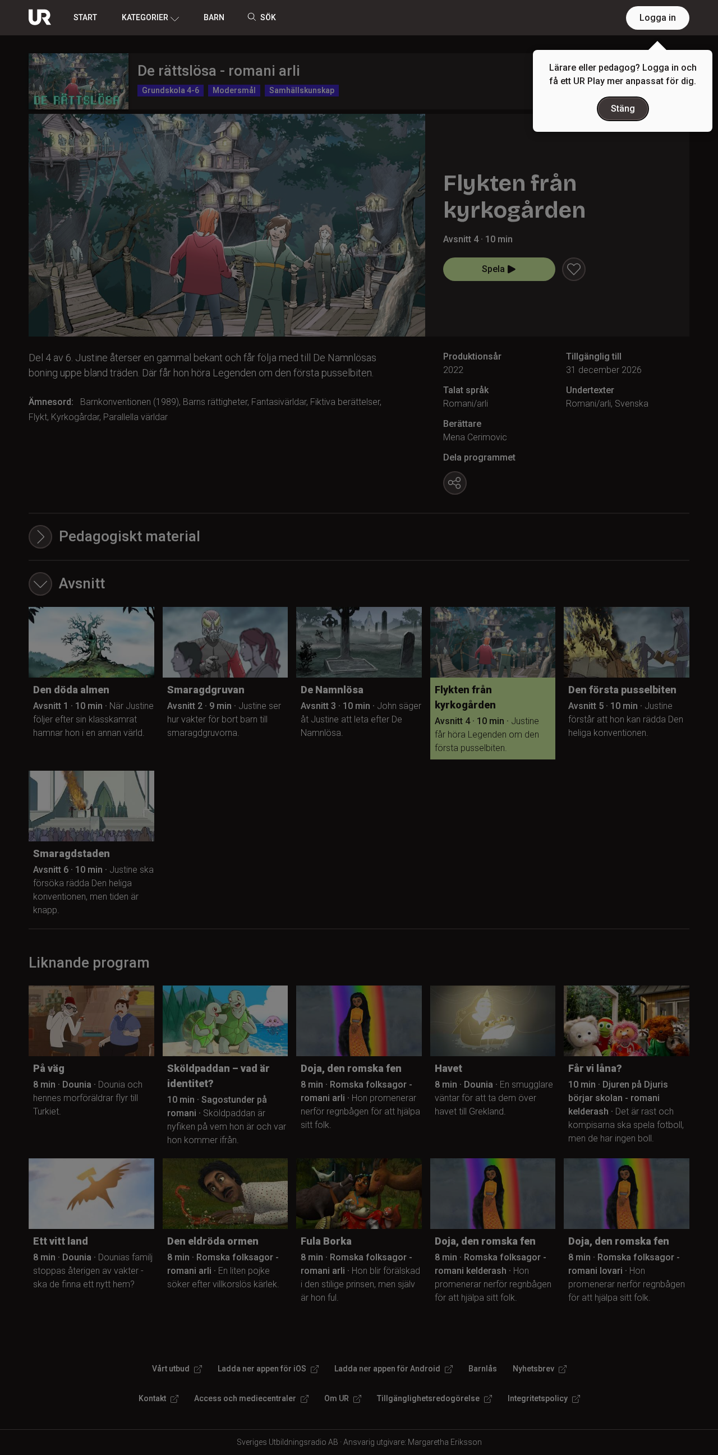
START (85, 17)
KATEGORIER (145, 17)
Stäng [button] (623, 108)
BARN (214, 17)
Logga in (657, 17)
